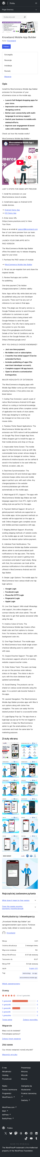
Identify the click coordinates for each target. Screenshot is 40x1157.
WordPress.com (9, 1107)
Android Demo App (12, 210)
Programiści (6, 1093)
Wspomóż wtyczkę (9, 1055)
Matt (5, 1111)
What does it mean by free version (15, 900)
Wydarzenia (25, 1090)
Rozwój (7, 71)
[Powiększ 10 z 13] (35, 819)
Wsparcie (7, 77)
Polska (9, 1128)
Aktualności (6, 1071)
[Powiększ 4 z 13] (35, 763)
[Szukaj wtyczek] (25, 17)
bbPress (6, 1115)
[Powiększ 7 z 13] (16, 801)
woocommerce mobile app (28, 977)
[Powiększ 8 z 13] (35, 801)
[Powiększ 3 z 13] (16, 763)
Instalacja (8, 66)
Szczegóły (8, 55)
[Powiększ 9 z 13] (16, 819)
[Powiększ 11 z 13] (16, 838)
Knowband (11, 41)
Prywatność (7, 1079)
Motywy (24, 1071)
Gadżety (25, 1100)
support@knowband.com (28, 229)
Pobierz (6, 46)
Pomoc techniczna (9, 1090)
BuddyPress (8, 1118)
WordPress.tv (8, 1097)
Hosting (5, 1075)
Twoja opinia (7, 1020)
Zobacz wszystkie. (30, 1020)
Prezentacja (26, 1068)
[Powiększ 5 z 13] (16, 782)
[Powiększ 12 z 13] (35, 838)
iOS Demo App (10, 213)
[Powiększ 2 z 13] (35, 745)
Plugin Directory (7, 9)
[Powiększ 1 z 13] (16, 745)
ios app (34, 973)
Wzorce (24, 1079)
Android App (27, 973)
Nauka (4, 1086)
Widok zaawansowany (11, 984)
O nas (4, 1068)
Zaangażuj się (26, 1086)
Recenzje (8, 60)
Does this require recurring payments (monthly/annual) (12, 907)
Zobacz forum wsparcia (11, 1039)
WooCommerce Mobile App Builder (18, 264)
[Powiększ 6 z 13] (35, 782)
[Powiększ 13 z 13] (35, 856)
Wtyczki (24, 1075)
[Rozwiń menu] (36, 3)
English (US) (33, 968)
